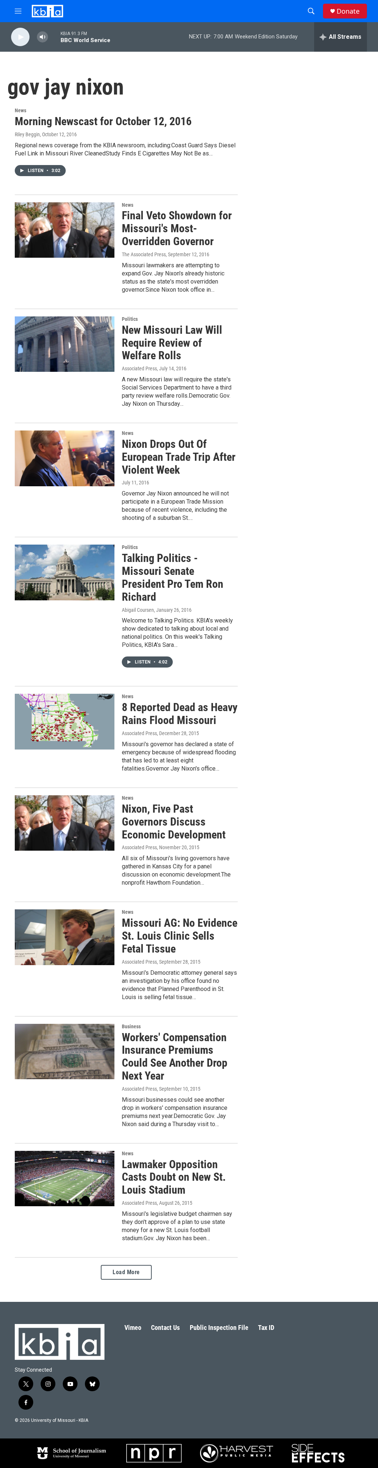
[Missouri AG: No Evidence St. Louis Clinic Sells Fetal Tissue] (64, 937)
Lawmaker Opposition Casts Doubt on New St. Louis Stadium (174, 1177)
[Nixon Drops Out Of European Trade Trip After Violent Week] (64, 458)
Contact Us (165, 1327)
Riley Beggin (27, 134)
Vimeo (132, 1327)
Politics (130, 319)
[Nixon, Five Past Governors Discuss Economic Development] (64, 823)
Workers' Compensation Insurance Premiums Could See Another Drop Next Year (174, 1056)
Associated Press (139, 368)
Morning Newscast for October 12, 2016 (103, 121)
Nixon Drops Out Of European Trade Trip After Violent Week (179, 457)
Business (131, 1026)
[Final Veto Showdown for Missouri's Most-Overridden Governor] (64, 230)
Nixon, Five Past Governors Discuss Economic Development (174, 821)
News (20, 110)
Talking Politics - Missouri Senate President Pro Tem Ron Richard (172, 577)
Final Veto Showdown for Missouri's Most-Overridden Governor (177, 228)
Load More (126, 1272)
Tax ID (266, 1327)
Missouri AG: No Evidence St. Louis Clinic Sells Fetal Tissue (179, 935)
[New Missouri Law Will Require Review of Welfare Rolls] (64, 344)
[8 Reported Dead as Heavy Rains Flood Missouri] (64, 721)
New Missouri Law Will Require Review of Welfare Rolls (172, 342)
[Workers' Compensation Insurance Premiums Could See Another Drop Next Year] (64, 1051)
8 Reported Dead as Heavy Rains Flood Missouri (179, 714)
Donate (348, 11)
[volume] (42, 37)
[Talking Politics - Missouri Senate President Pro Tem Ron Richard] (64, 572)
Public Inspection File (219, 1327)
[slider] (54, 37)
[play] (20, 37)
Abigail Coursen (138, 610)
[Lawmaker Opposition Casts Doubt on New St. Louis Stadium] (64, 1178)
